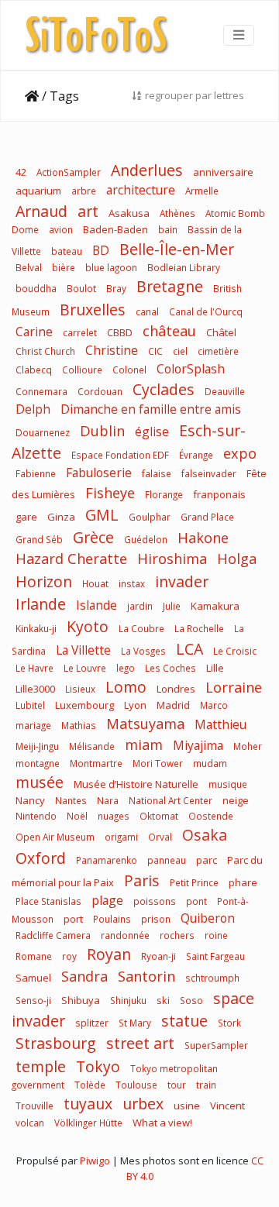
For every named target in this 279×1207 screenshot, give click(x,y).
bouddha (36, 288)
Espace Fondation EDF (120, 455)
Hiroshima (172, 558)
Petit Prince (194, 882)
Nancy (30, 800)
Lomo (125, 686)
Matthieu (220, 724)
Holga (237, 558)
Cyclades (164, 389)
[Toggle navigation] (238, 35)
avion (61, 229)
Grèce (93, 537)
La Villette (83, 650)
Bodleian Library (183, 267)
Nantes (71, 800)
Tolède (89, 1084)
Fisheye (110, 492)
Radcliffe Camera (53, 935)
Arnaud (41, 211)
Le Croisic (235, 651)
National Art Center (170, 800)
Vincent (227, 1105)
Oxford (41, 858)
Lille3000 (35, 689)
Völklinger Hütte (88, 1122)
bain (167, 229)
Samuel (33, 978)
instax (132, 583)
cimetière (218, 351)
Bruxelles (93, 309)
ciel (180, 351)
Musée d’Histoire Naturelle (136, 784)
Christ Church (45, 351)
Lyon (135, 705)
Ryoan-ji (158, 956)
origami (121, 836)
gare (26, 517)
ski (163, 1000)
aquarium (38, 191)
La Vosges (143, 651)
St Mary (135, 1022)
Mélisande (92, 746)
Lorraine (233, 687)
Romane (34, 956)
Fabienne (36, 473)
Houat (95, 583)
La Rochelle (199, 628)
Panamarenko (106, 860)
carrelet (80, 332)
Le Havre (34, 668)
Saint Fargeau (215, 956)
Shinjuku (128, 1000)
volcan (30, 1122)
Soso (191, 1000)
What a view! (162, 1123)
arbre (83, 190)
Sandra (84, 976)
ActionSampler (68, 172)
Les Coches (170, 668)
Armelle (202, 190)
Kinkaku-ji (36, 628)
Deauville (225, 391)
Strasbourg (56, 1043)
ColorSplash (191, 368)
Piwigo (95, 1160)
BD (100, 250)
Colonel (129, 369)
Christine (111, 350)
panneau (166, 860)
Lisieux (80, 689)
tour (176, 1084)
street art (140, 1043)
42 (21, 172)
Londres (176, 689)
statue (184, 1020)
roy (69, 956)
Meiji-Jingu (38, 746)
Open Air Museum (55, 836)
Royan (109, 954)
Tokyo (98, 1066)
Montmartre (96, 763)
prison (155, 919)
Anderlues (147, 170)
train (206, 1084)
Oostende (210, 816)
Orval (160, 836)
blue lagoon (111, 267)
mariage (33, 725)
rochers (177, 935)
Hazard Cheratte (71, 558)
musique (227, 784)
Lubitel (30, 705)
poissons (154, 901)
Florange (164, 494)
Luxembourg (84, 705)
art (88, 211)
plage (107, 900)
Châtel (221, 332)
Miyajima (198, 745)
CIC (155, 351)
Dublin (102, 430)
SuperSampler (216, 1045)
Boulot (81, 288)
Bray (116, 288)
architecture (140, 189)
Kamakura (215, 606)
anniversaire (223, 172)
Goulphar (149, 517)
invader (181, 581)
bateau (66, 251)
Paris (142, 880)
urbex (143, 1103)
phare (243, 882)
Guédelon (145, 539)
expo (240, 453)
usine (187, 1105)
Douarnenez (43, 432)
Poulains (112, 919)
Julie (172, 606)
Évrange (196, 455)
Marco (214, 705)
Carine (34, 331)
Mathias (78, 725)
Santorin (146, 976)
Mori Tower (158, 763)
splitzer (91, 1022)
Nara (108, 800)
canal (147, 311)
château (169, 331)
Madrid (173, 705)
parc (206, 860)
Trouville (34, 1105)
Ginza (61, 517)
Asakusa (129, 213)
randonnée (125, 935)
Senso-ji (33, 1000)
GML (102, 514)
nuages (113, 816)
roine (216, 935)
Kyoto (87, 626)
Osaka (204, 834)
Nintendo (36, 816)
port (73, 919)
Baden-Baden (115, 229)
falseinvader (208, 473)
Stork (229, 1022)
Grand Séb (39, 539)
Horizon (44, 581)
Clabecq (34, 369)
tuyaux (88, 1103)
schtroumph (212, 977)
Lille (215, 668)
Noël (77, 816)
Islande (96, 605)
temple (41, 1066)
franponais (219, 494)
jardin (140, 606)
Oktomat (159, 816)
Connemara (41, 391)
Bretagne (169, 286)
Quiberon (208, 918)
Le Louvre (85, 668)
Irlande (41, 603)
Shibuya (80, 1000)
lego (125, 668)
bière (63, 267)
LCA (189, 648)
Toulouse (136, 1084)
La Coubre (141, 628)
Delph (33, 409)
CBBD (120, 332)
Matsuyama (145, 723)
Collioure (82, 369)
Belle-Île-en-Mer (176, 249)
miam (144, 744)
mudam (210, 763)
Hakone (203, 537)
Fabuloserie (99, 472)
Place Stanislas (48, 901)
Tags (64, 96)
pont (196, 901)
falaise (156, 473)
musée (40, 782)
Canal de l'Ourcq (206, 311)
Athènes (177, 213)
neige (235, 800)
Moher (247, 746)
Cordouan (100, 391)
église (152, 431)
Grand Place (207, 517)
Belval (29, 267)
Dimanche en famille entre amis (150, 409)
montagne (38, 763)
